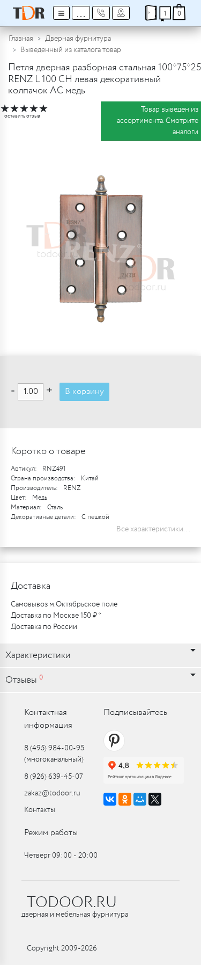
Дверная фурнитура (78, 38)
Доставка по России (44, 627)
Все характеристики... (153, 529)
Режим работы (51, 833)
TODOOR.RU (72, 902)
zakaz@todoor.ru (52, 793)
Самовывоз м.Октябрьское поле (64, 604)
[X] (154, 799)
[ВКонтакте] (109, 799)
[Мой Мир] (139, 799)
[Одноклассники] (124, 799)
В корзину (84, 391)
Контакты (39, 810)
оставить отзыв (22, 116)
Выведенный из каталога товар (70, 50)
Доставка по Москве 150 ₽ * (56, 615)
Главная (21, 38)
